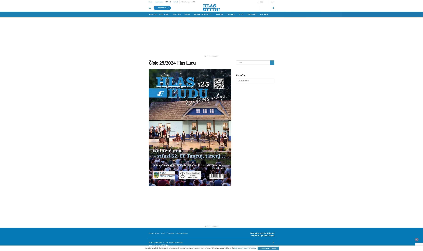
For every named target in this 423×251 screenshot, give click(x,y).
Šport (240, 14)
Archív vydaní (159, 2)
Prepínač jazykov (154, 233)
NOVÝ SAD (177, 14)
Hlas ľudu (153, 14)
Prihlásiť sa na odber (268, 248)
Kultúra (219, 14)
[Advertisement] (211, 35)
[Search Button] (272, 62)
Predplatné (163, 8)
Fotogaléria (170, 233)
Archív (163, 233)
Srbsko (187, 14)
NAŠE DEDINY (164, 14)
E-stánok (263, 14)
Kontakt (175, 2)
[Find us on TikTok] (273, 7)
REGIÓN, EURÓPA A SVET (203, 14)
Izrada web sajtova (154, 245)
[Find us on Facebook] (261, 8)
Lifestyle (230, 14)
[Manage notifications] (416, 239)
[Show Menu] (150, 8)
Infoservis (251, 14)
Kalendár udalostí (182, 233)
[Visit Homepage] (211, 8)
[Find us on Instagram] (265, 8)
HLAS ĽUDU (164, 242)
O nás (150, 2)
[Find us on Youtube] (269, 8)
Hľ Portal (167, 2)
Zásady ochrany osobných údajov (244, 248)
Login (272, 2)
